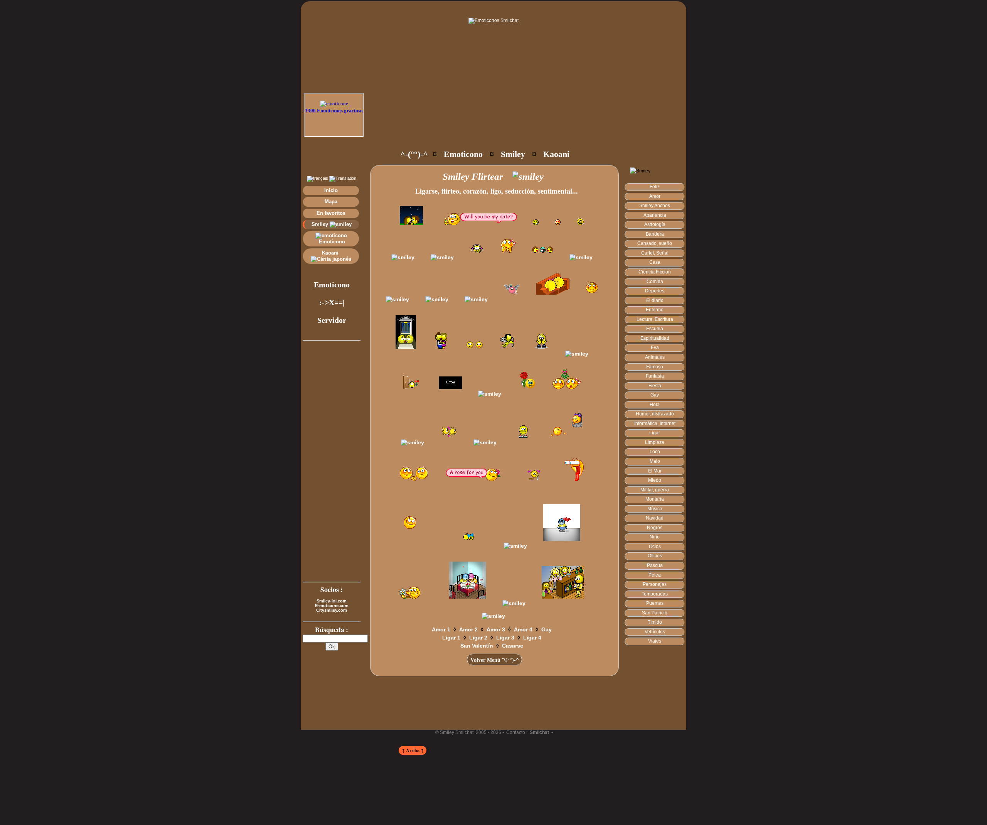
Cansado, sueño (654, 243)
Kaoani (331, 253)
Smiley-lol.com (332, 601)
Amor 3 (496, 629)
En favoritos (331, 213)
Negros (654, 527)
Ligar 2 (478, 637)
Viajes (654, 641)
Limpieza (654, 442)
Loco (655, 451)
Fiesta (654, 385)
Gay (654, 395)
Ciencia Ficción (654, 272)
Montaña (654, 499)
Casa (654, 262)
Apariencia (654, 215)
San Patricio (654, 613)
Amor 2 (468, 629)
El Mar (655, 471)
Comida (655, 281)
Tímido (655, 622)
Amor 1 (441, 629)
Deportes (654, 291)
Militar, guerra (654, 490)
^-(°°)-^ (414, 154)
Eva (655, 347)
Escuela (654, 328)
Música (654, 508)
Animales (655, 357)
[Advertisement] (509, 119)
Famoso (654, 366)
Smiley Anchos (654, 205)
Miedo (654, 480)
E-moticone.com (332, 605)
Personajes (655, 584)
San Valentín (476, 646)
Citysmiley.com (331, 610)
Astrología (654, 224)
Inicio (331, 190)
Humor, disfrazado (655, 414)
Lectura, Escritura (655, 319)
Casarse (512, 646)
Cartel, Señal (655, 253)
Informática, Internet (654, 423)
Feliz (655, 186)
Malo (655, 461)
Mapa (331, 201)
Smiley (321, 224)
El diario (655, 300)
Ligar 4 (532, 637)
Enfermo (655, 309)
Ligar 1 (451, 637)
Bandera (655, 234)
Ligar (654, 432)
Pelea (654, 575)
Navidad (655, 518)
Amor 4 (523, 629)
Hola (655, 404)
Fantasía (655, 376)
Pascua (655, 565)
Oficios (655, 555)
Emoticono (331, 242)
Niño (655, 537)
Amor (654, 196)
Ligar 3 (505, 637)
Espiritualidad (654, 338)
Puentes (655, 603)
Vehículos (655, 631)
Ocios (655, 546)
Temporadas (655, 594)
